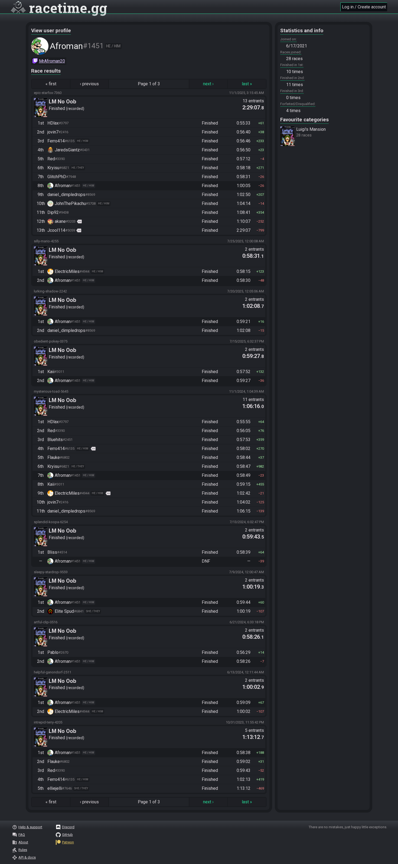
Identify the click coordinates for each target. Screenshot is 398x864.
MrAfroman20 (52, 61)
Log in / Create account (364, 6)
